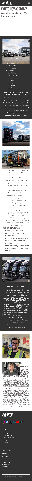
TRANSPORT (8, 435)
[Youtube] (18, 422)
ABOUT (6, 443)
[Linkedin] (14, 422)
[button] (7, 314)
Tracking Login (5, 467)
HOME (6, 433)
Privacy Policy (4, 453)
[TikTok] (21, 422)
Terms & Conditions (6, 451)
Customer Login (5, 466)
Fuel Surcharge (5, 456)
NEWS (6, 440)
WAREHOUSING (9, 438)
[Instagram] (3, 422)
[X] (10, 422)
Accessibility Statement (7, 454)
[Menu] (29, 3)
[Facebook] (7, 422)
